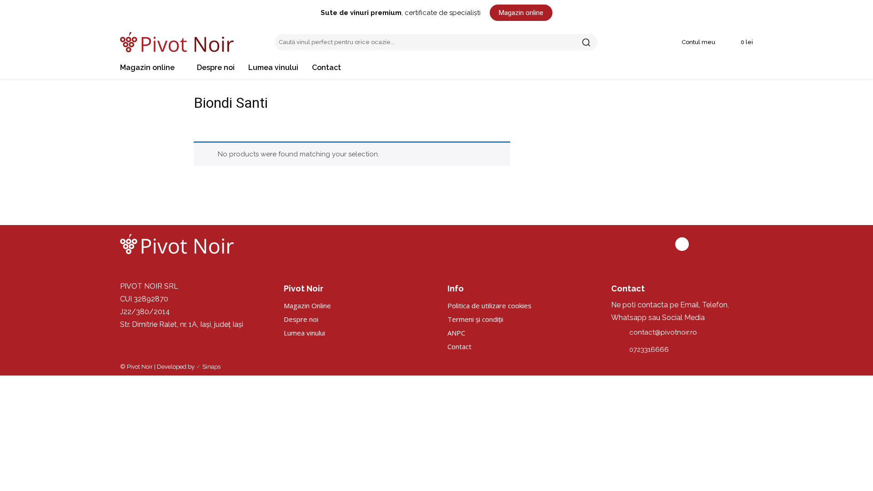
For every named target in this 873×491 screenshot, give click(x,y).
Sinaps (211, 366)
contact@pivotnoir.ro (663, 332)
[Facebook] (682, 244)
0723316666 (649, 350)
